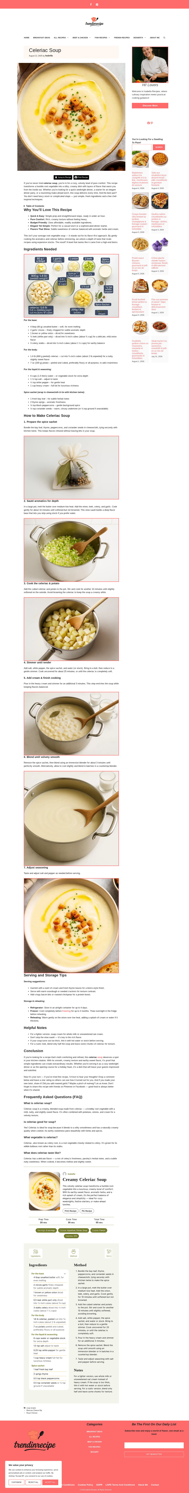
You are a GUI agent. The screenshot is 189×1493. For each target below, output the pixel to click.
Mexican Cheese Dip (34, 1410)
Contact (155, 1485)
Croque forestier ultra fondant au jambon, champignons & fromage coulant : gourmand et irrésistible (140, 221)
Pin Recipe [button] (87, 1211)
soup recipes (31, 1408)
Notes (109, 1256)
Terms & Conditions (64, 1485)
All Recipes (60, 38)
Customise (17, 1482)
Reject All (33, 1482)
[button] (164, 37)
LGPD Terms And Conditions (120, 1485)
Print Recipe (82, 177)
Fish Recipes (101, 38)
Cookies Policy (85, 1485)
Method (73, 1256)
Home (26, 38)
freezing (66, 1011)
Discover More (150, 105)
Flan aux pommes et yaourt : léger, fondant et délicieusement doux (159, 304)
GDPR (99, 1485)
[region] (33, 1474)
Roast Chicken (31, 1413)
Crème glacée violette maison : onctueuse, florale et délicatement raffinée (159, 263)
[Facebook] (90, 4)
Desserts (138, 38)
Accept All (50, 1482)
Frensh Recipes (122, 38)
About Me (155, 38)
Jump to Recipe (64, 177)
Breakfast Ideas (41, 38)
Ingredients (35, 1256)
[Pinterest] (97, 4)
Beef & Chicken (80, 38)
